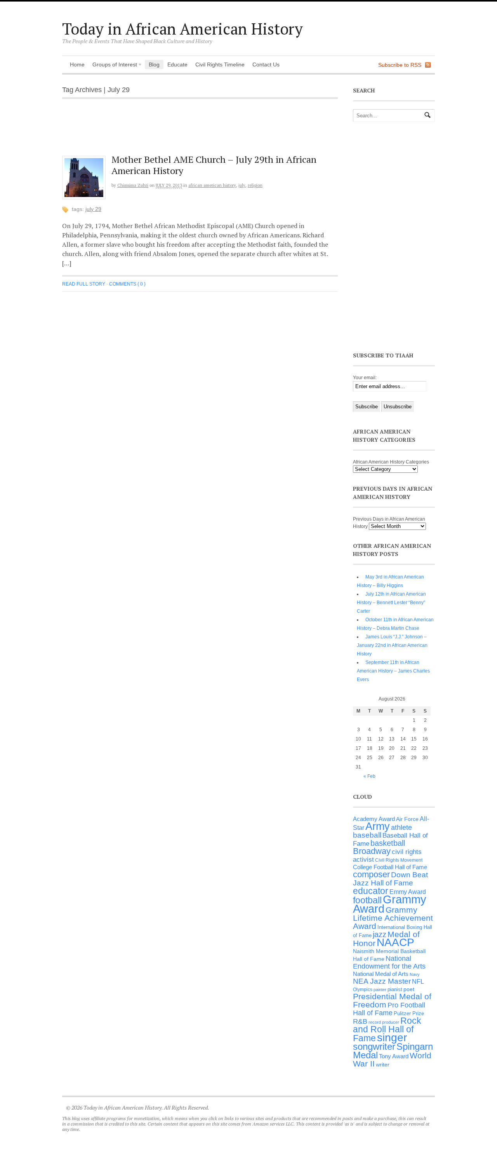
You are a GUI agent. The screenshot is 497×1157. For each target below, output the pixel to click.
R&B (360, 1021)
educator (370, 891)
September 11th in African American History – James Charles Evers (393, 671)
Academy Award (374, 818)
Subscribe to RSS (399, 65)
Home (77, 64)
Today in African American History (182, 28)
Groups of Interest (113, 65)
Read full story (83, 284)
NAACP (395, 942)
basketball (387, 843)
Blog (154, 64)
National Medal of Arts (380, 974)
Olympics (362, 989)
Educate (177, 64)
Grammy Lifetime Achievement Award (393, 917)
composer (371, 874)
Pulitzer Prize (409, 1013)
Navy (415, 974)
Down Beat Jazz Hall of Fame (390, 878)
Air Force (407, 819)
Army (377, 826)
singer (392, 1038)
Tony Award (393, 1056)
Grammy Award (389, 904)
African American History (212, 185)
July (241, 185)
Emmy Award (407, 892)
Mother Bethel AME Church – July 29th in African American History (213, 165)
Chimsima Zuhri (132, 185)
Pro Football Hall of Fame (389, 1009)
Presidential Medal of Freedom (392, 1000)
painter (380, 989)
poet (408, 989)
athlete (401, 827)
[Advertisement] (206, 131)
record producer (383, 1022)
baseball (367, 835)
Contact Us (266, 64)
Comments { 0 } (127, 284)
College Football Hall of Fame (390, 867)
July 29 (93, 209)
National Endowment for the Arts (389, 962)
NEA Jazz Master (382, 981)
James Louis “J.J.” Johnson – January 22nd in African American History (392, 645)
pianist (395, 989)
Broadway (372, 851)
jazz (379, 934)
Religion (255, 185)
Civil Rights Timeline (220, 64)
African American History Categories (391, 462)
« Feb (369, 776)
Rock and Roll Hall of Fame (387, 1029)
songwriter (374, 1046)
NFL (418, 981)
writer (382, 1064)
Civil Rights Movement (398, 860)
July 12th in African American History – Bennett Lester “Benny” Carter (391, 602)
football (367, 900)
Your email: (365, 377)
